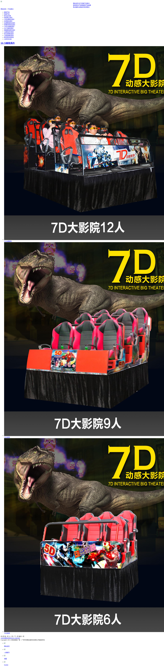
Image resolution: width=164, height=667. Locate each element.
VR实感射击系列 (9, 19)
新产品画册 (87, 5)
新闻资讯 (75, 5)
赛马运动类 (7, 15)
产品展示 (87, 3)
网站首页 (75, 3)
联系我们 (87, 7)
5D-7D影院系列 (8, 28)
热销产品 (7, 14)
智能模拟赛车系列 (9, 30)
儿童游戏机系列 (9, 35)
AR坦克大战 (8, 39)
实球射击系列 (8, 21)
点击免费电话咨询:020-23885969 (10, 638)
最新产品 (7, 12)
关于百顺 (81, 3)
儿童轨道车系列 (9, 32)
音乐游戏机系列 (9, 33)
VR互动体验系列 (9, 26)
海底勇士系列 (8, 17)
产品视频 (81, 5)
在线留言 (81, 7)
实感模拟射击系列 (9, 23)
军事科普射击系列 (9, 24)
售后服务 (75, 7)
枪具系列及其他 (9, 37)
